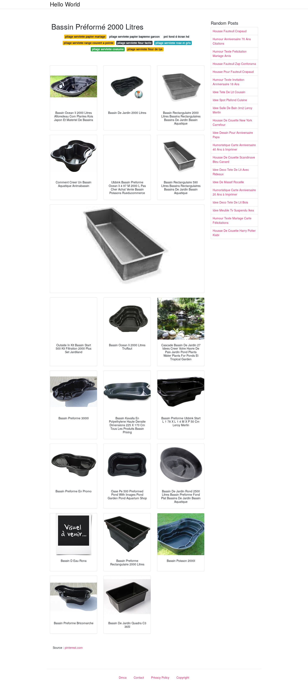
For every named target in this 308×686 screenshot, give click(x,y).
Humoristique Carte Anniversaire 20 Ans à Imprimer (234, 192)
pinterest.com (74, 647)
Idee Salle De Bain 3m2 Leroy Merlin (232, 110)
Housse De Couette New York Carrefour (232, 122)
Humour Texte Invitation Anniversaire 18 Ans (228, 81)
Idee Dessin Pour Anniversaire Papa (233, 134)
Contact (139, 677)
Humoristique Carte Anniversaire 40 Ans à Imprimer (234, 147)
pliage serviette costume (108, 49)
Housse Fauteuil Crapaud (230, 31)
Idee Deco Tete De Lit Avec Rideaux (231, 171)
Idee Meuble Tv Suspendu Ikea (233, 210)
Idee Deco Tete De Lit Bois (230, 202)
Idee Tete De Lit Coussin (229, 92)
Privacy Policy (160, 677)
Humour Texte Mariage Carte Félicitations (232, 220)
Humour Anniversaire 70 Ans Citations (232, 41)
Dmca (123, 677)
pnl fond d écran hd (176, 37)
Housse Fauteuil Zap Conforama (234, 64)
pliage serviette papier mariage (85, 37)
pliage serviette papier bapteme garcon (134, 37)
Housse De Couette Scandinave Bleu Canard (234, 159)
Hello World (65, 3)
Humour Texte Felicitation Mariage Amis (230, 53)
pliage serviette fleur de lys (144, 49)
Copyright (182, 677)
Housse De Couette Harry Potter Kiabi (234, 232)
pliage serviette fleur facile (134, 43)
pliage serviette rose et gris (173, 43)
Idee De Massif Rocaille (228, 182)
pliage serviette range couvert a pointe (88, 43)
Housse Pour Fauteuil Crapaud (233, 72)
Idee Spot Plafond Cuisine (230, 100)
